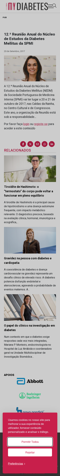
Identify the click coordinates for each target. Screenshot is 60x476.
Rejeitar (30, 452)
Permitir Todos (30, 442)
